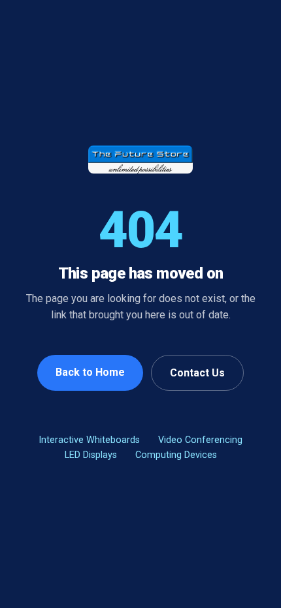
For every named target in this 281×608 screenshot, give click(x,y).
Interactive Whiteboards (89, 440)
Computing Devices (176, 455)
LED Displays (91, 455)
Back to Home (90, 372)
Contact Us (197, 373)
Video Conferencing (200, 440)
